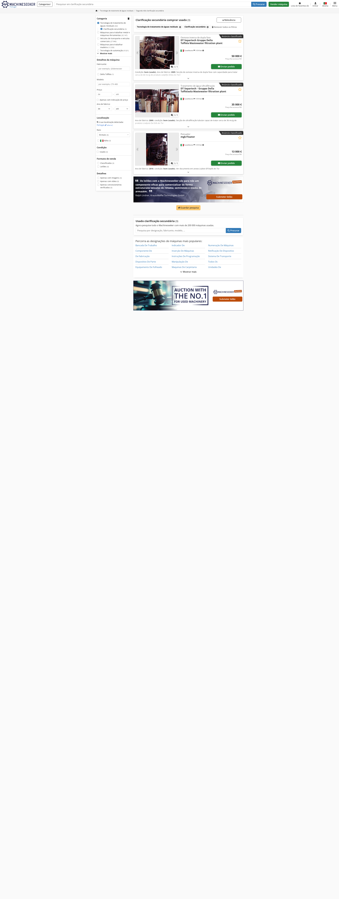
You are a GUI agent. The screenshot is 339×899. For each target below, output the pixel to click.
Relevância (229, 20)
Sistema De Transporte (219, 256)
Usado (104, 152)
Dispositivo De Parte (145, 261)
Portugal (105, 125)
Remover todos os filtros (225, 27)
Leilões (104, 166)
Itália (107, 140)
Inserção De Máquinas (183, 250)
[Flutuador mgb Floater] (157, 149)
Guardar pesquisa (189, 207)
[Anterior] (137, 52)
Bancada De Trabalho (146, 245)
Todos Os (213, 261)
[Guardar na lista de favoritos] (240, 41)
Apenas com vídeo (109, 181)
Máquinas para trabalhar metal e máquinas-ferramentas (115, 34)
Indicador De (178, 245)
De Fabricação (142, 256)
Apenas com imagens (111, 178)
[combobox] (113, 135)
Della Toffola (107, 74)
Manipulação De (180, 261)
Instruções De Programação (186, 256)
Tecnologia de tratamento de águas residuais (113, 24)
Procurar (260, 4)
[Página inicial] (96, 11)
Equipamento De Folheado (148, 267)
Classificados (107, 163)
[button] (334, 4)
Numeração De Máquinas (221, 245)
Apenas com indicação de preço (114, 100)
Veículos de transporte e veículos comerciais (115, 40)
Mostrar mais (189, 271)
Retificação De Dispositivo (221, 250)
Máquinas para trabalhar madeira (111, 46)
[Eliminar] (180, 27)
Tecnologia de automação (114, 50)
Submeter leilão (224, 196)
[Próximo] (177, 52)
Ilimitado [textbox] (104, 134)
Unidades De (214, 267)
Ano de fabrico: (103, 104)
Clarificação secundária (115, 29)
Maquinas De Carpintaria (184, 267)
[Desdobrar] (188, 78)
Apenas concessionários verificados (111, 186)
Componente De (143, 250)
